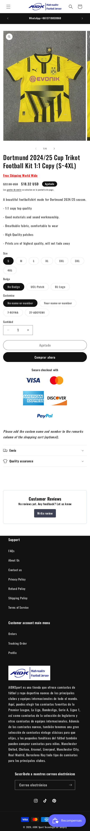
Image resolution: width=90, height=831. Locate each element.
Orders (12, 633)
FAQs (11, 551)
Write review (45, 513)
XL (49, 261)
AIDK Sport (38, 827)
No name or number (22, 304)
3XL (79, 261)
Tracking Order (17, 643)
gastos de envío (14, 189)
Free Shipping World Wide (20, 175)
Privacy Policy (17, 579)
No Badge (16, 287)
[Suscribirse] (70, 785)
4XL (12, 271)
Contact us (15, 570)
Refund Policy (17, 588)
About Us (14, 560)
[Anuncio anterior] (7, 18)
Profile (12, 652)
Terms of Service (18, 607)
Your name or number (60, 304)
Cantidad (8, 322)
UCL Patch (40, 287)
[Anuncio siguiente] (82, 18)
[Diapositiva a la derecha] (54, 148)
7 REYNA (15, 313)
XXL (63, 261)
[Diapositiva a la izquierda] (35, 148)
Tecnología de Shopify (56, 827)
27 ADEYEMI (39, 313)
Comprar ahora (45, 357)
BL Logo (62, 287)
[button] (8, 6)
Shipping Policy (18, 598)
